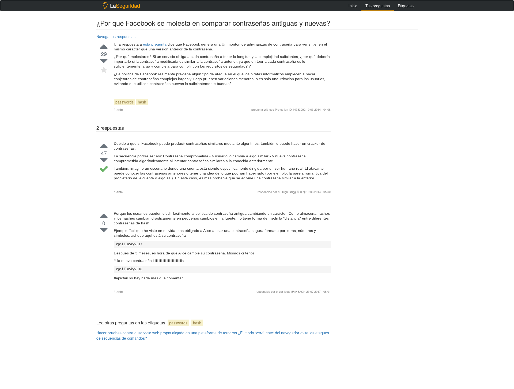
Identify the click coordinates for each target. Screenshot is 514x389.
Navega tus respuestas (115, 36)
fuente (118, 109)
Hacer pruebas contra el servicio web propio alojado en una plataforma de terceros (166, 332)
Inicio (353, 5)
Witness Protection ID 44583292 (284, 109)
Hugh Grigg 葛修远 (293, 192)
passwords (124, 102)
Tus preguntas (377, 5)
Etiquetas (406, 5)
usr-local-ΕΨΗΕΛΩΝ (292, 291)
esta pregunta (155, 44)
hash (142, 102)
